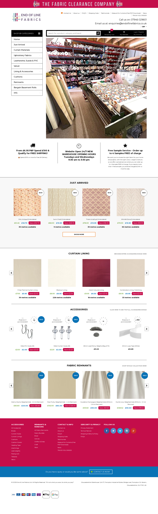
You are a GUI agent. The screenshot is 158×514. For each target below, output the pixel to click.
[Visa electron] (18, 494)
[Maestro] (29, 494)
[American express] (34, 494)
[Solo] (39, 494)
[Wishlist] (29, 202)
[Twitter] (113, 431)
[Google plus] (133, 431)
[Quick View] (25, 202)
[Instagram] (127, 431)
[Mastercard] (23, 494)
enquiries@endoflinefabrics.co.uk (128, 23)
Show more (79, 234)
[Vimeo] (120, 431)
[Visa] (13, 494)
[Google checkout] (50, 494)
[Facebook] (106, 431)
